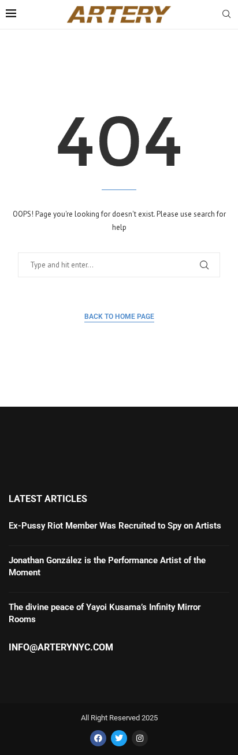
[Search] (226, 15)
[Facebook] (98, 738)
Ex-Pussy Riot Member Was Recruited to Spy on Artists (115, 525)
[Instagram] (140, 738)
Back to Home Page (119, 317)
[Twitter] (119, 738)
